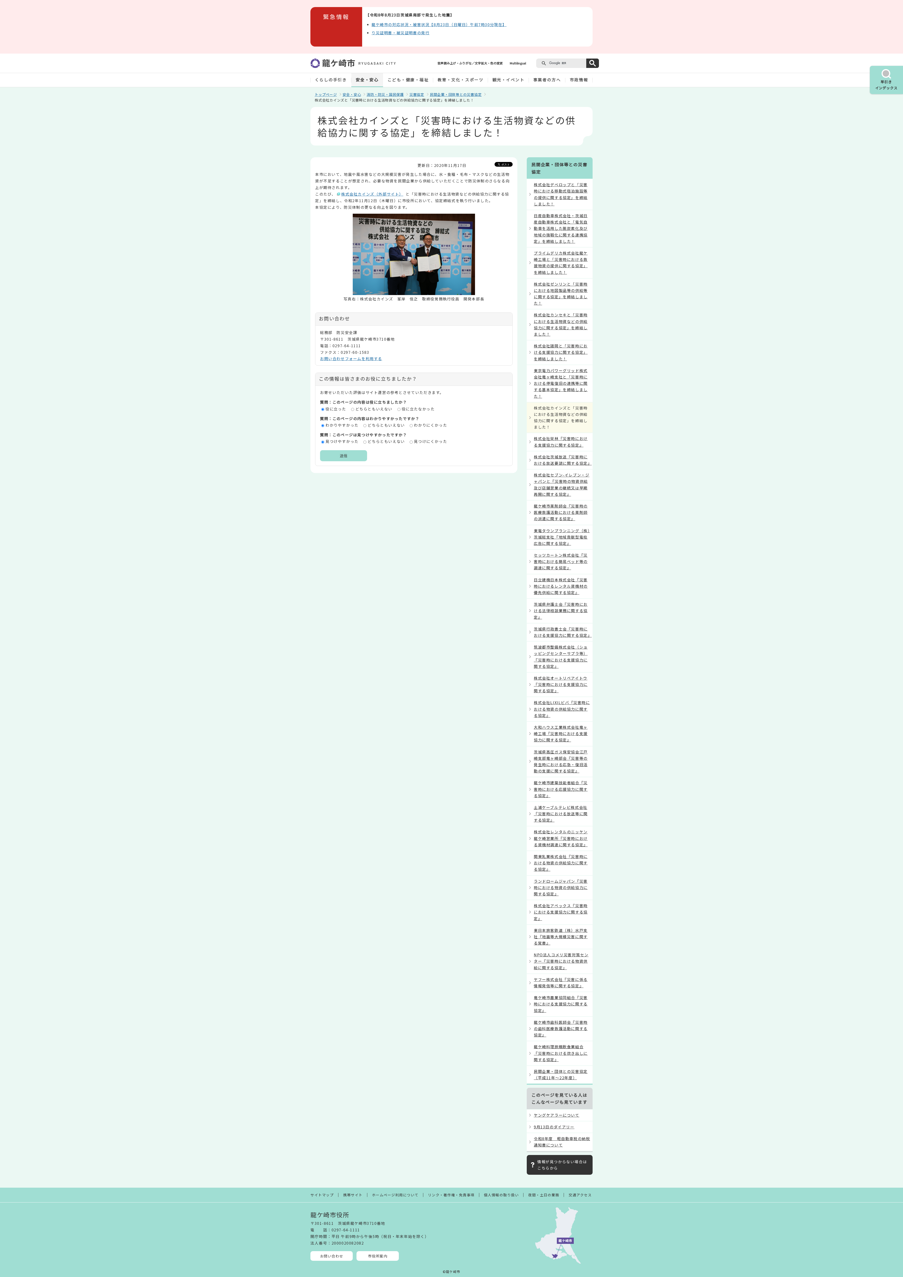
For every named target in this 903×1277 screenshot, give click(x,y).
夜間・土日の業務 (543, 1194)
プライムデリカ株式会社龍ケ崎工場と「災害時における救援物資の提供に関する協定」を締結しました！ (561, 262)
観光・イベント (508, 80)
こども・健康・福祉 (408, 80)
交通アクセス (580, 1194)
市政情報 (579, 80)
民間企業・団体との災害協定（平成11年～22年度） (561, 1074)
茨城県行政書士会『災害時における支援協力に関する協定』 (563, 632)
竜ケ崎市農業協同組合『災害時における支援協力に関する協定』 (561, 1004)
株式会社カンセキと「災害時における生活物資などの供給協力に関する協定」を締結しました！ (561, 324)
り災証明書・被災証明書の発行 (400, 32)
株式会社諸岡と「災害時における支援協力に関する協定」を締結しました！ (561, 352)
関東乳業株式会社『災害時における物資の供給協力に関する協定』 (561, 863)
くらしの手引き (331, 80)
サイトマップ (322, 1194)
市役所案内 (378, 1255)
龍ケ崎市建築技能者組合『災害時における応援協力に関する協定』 (561, 789)
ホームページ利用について (395, 1194)
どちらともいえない (373, 409)
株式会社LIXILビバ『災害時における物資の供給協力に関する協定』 (562, 709)
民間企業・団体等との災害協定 (456, 94)
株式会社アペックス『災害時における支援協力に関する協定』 (561, 912)
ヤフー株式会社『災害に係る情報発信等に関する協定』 (561, 983)
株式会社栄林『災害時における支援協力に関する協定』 (561, 442)
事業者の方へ (547, 80)
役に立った (335, 409)
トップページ (326, 94)
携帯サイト (353, 1194)
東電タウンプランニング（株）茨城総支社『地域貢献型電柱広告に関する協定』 (562, 537)
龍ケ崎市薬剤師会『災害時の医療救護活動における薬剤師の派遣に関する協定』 (561, 512)
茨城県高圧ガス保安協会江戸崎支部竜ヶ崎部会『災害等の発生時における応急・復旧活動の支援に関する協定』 (561, 761)
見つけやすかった (342, 441)
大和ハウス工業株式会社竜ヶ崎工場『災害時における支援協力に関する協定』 (561, 733)
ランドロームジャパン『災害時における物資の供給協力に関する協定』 (561, 887)
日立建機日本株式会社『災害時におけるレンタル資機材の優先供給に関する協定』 (561, 586)
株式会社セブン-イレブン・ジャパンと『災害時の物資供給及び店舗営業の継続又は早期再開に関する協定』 (561, 484)
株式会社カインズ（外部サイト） (372, 194)
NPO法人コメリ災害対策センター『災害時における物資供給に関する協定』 (561, 961)
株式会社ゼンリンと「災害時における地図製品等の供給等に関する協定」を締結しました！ (561, 293)
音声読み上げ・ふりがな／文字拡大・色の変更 (470, 63)
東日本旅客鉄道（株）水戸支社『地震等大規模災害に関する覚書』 (561, 936)
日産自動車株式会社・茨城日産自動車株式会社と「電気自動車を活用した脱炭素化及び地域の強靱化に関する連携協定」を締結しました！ (561, 228)
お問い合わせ (331, 1255)
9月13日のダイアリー (554, 1127)
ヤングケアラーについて (556, 1115)
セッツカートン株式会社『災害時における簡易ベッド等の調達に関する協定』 (561, 561)
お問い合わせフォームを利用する (351, 358)
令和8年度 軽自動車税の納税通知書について (562, 1142)
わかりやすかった (342, 425)
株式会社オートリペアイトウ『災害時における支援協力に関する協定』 (561, 684)
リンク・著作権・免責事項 (451, 1194)
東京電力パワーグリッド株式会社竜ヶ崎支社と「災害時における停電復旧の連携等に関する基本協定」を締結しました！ (561, 383)
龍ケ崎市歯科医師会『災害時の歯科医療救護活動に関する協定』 (561, 1028)
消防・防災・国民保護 (385, 94)
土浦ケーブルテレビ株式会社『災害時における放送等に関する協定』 (561, 813)
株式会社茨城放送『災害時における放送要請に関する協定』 (563, 460)
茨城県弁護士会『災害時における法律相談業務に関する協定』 (561, 610)
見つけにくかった (430, 441)
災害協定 (416, 94)
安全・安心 (367, 80)
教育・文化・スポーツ (461, 80)
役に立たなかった (418, 409)
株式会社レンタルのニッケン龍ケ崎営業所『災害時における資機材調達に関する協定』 (561, 838)
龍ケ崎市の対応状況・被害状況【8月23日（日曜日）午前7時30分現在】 (439, 24)
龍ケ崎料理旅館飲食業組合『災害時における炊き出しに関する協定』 (561, 1053)
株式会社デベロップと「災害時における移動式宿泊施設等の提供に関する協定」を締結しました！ (561, 194)
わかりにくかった (430, 425)
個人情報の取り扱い (501, 1194)
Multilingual (518, 63)
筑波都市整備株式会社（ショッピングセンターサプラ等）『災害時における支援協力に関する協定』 (561, 656)
